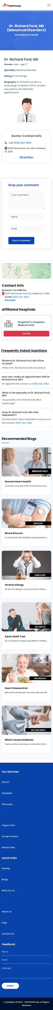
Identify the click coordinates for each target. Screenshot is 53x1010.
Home (18, 34)
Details (26, 333)
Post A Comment (21, 240)
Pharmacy (7, 804)
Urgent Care (8, 825)
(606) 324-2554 (22, 142)
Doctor (5, 782)
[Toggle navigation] (49, 5)
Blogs (5, 879)
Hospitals (7, 793)
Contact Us (8, 933)
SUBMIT (10, 985)
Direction (26, 157)
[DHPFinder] (5, 5)
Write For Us (8, 890)
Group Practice (10, 836)
